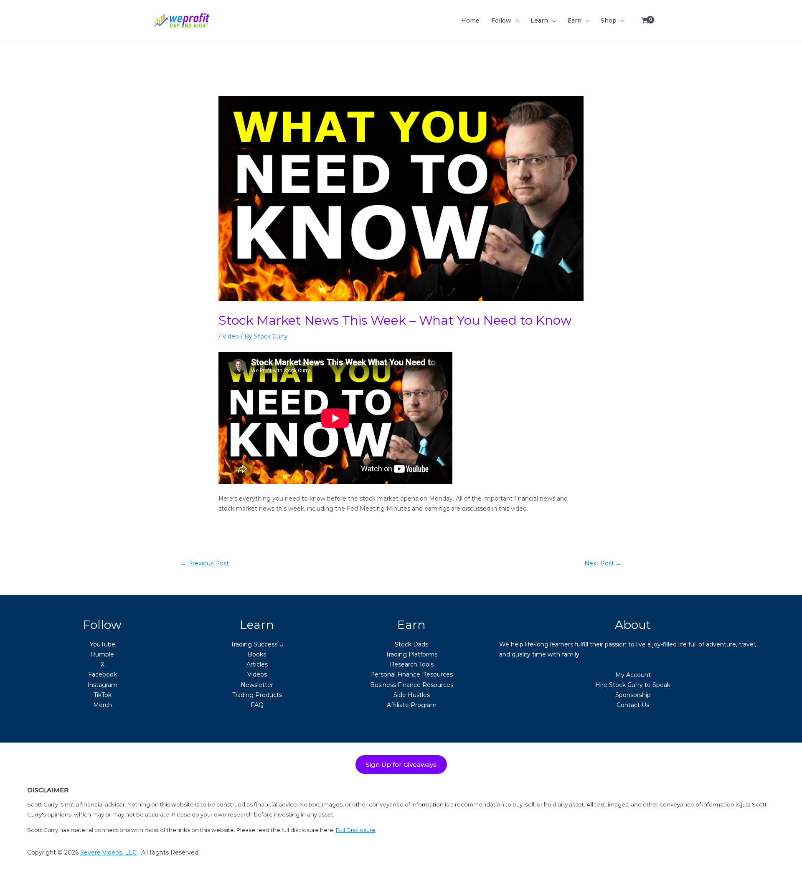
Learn (539, 20)
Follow (501, 20)
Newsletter (257, 685)
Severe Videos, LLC (108, 852)
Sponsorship (633, 695)
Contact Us (633, 705)
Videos (257, 674)
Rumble (102, 654)
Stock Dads (411, 644)
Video (230, 336)
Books (257, 654)
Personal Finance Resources (411, 674)
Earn (574, 20)
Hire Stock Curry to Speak (632, 685)
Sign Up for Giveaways (401, 764)
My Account (633, 675)
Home (470, 20)
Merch (102, 705)
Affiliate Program (412, 705)
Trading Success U (257, 644)
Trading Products (257, 695)
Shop (609, 20)
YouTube (102, 644)
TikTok (103, 695)
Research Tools (412, 664)
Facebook (102, 674)
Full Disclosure (356, 830)
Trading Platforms (411, 654)
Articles (257, 664)
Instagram (102, 685)
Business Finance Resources (411, 685)
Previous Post (204, 563)
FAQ (257, 705)
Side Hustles (411, 695)
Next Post (603, 563)
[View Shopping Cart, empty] (645, 20)
